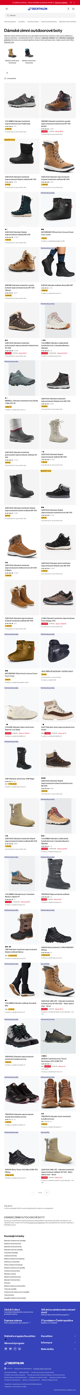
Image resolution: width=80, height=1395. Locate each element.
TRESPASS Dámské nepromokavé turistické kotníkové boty (19, 1058)
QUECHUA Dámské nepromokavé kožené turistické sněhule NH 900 (55, 178)
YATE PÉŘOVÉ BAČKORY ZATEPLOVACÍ (57, 671)
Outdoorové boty (10, 1256)
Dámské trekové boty (12, 1280)
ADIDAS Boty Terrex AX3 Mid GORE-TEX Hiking (21, 1171)
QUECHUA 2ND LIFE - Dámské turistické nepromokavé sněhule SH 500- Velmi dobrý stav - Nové (57, 1172)
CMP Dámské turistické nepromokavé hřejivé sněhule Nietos (21, 950)
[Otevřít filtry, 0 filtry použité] (7, 72)
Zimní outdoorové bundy (13, 1265)
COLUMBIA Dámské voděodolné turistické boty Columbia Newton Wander (55, 345)
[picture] (22, 100)
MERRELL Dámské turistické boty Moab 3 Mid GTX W (21, 402)
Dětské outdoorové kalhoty (14, 1259)
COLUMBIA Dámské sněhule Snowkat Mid (21, 1004)
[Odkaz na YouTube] (10, 1348)
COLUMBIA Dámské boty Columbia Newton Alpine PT (20, 895)
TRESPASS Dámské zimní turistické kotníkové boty (56, 1117)
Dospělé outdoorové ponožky (15, 1298)
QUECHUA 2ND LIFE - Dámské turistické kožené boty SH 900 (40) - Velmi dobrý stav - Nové (57, 1003)
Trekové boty (9, 1295)
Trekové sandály (10, 1289)
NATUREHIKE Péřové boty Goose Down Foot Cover (57, 233)
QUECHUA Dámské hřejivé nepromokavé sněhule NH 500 (17, 233)
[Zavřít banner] (74, 2)
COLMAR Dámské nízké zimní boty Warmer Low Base (19, 728)
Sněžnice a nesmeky (12, 1262)
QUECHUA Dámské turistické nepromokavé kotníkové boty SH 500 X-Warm (21, 567)
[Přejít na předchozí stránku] (33, 1192)
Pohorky (7, 1283)
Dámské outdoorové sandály (15, 1240)
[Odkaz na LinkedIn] (19, 1348)
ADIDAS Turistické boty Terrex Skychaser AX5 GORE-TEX (54, 1060)
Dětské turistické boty (12, 1277)
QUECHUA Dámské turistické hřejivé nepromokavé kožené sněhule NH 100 (21, 509)
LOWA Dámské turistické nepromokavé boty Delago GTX (58, 619)
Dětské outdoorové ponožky (14, 1286)
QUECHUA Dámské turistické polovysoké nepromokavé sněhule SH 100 (21, 454)
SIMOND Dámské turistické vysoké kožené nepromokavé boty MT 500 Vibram (20, 287)
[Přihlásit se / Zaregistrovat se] (68, 8)
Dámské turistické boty (13, 1247)
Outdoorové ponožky (12, 1271)
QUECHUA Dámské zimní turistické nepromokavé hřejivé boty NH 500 (56, 564)
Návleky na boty (10, 1274)
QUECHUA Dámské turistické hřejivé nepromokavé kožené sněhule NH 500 (21, 840)
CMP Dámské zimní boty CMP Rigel (19, 779)
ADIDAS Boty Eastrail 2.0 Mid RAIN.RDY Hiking (57, 948)
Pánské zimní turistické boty (12, 62)
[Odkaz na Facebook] (6, 1348)
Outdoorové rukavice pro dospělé (16, 1292)
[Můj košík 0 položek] (73, 8)
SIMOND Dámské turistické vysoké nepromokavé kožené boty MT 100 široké (56, 123)
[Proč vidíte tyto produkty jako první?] (5, 78)
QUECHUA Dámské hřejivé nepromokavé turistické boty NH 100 (56, 511)
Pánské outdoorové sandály (14, 1268)
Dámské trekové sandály (13, 1250)
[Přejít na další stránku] (46, 1192)
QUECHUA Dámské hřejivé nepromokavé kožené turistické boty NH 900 (57, 783)
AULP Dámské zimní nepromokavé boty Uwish (58, 728)
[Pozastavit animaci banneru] (70, 2)
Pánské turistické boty (12, 1244)
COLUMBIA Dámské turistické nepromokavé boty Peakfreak (17, 122)
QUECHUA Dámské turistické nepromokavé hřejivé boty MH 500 (55, 400)
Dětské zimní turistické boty (29, 62)
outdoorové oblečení (36, 1223)
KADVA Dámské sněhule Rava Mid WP (57, 285)
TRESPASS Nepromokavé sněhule (55, 894)
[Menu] (6, 8)
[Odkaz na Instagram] (15, 1348)
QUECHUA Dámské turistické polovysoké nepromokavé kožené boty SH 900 (22, 345)
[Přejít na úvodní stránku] (37, 8)
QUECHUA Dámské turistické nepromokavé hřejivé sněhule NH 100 (20, 178)
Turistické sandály (11, 1253)
